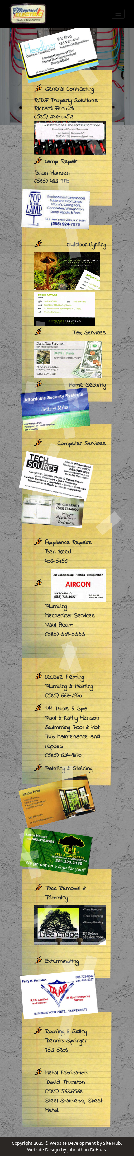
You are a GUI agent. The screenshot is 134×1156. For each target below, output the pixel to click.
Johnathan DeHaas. (87, 1150)
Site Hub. (112, 1143)
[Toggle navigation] (118, 14)
